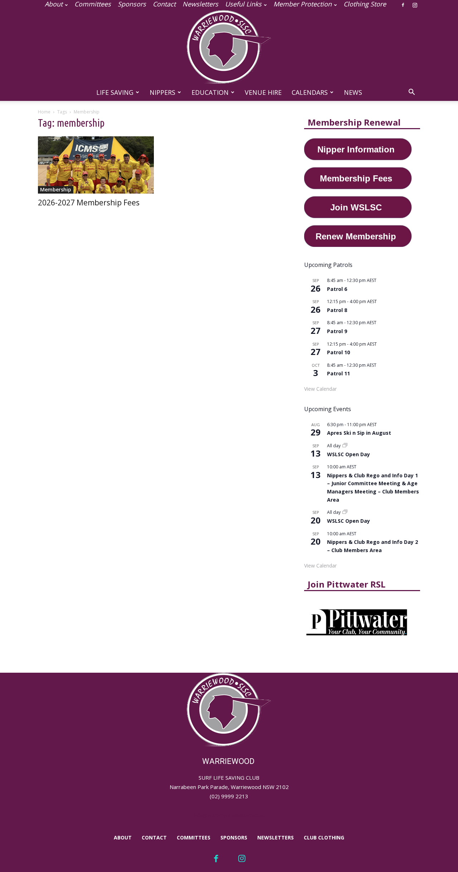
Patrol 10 (338, 352)
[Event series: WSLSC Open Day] (344, 446)
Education (210, 92)
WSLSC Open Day (348, 454)
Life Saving (114, 92)
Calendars (310, 92)
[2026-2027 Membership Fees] (96, 165)
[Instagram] (414, 5)
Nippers (162, 92)
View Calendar (320, 388)
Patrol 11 (338, 373)
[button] (411, 92)
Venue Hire (263, 92)
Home (44, 112)
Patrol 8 (337, 310)
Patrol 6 (337, 289)
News (353, 92)
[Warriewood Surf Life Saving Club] (229, 47)
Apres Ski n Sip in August (359, 432)
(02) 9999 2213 (229, 796)
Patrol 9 (337, 331)
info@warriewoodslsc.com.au (229, 815)
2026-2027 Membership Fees (89, 203)
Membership (55, 189)
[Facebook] (403, 5)
